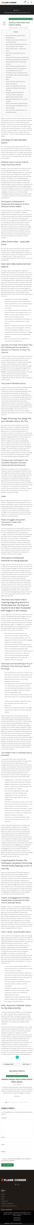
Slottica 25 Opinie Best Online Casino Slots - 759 (17, 12)
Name (3, 1137)
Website (3, 1151)
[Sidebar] (2, 370)
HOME (2, 1194)
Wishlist (25, 1)
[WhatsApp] (17, 1057)
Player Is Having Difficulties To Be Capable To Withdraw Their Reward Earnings (16, 88)
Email (3, 1144)
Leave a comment (23, 27)
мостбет (29, 908)
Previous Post (9, 1064)
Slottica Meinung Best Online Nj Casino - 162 (17, 1076)
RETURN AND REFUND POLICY (9, 1206)
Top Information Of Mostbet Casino (16, 66)
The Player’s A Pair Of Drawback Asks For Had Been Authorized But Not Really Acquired (17, 75)
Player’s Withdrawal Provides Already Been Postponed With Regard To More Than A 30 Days (16, 106)
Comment (4, 1118)
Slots (7, 79)
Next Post (26, 1064)
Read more (17, 1096)
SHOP (2, 1199)
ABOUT (3, 1196)
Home (16, 10)
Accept (17, 1219)
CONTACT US (4, 1201)
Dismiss (28, 612)
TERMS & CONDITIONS (7, 1203)
